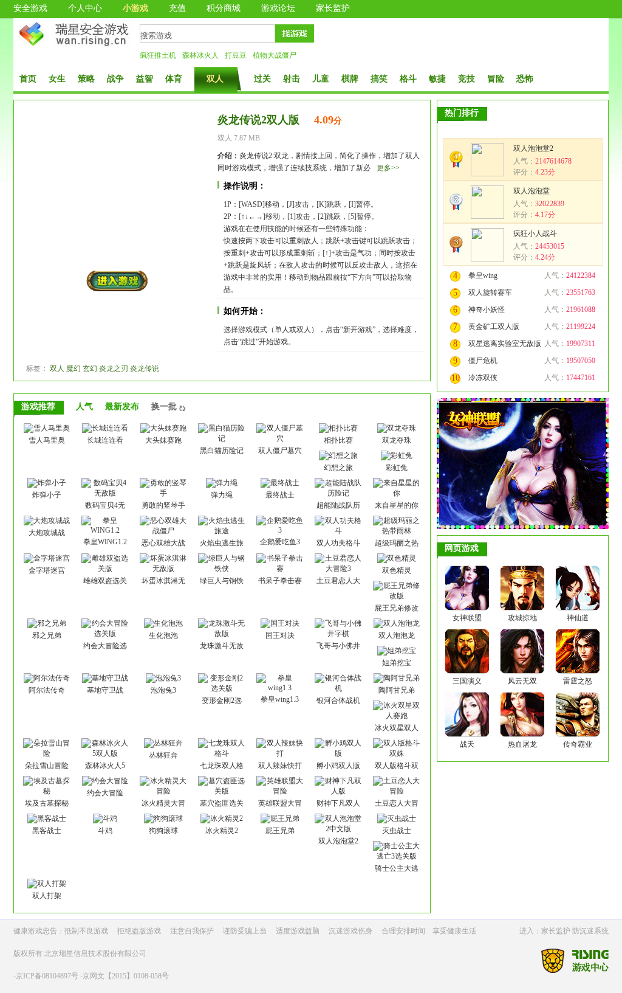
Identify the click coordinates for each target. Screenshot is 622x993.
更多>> (388, 168)
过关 (262, 78)
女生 (57, 78)
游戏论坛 (278, 8)
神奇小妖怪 (486, 309)
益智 (144, 78)
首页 (27, 78)
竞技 (466, 78)
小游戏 (135, 8)
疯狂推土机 (158, 55)
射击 (291, 78)
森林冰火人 (200, 55)
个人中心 (85, 8)
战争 (115, 78)
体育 (173, 78)
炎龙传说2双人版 (258, 120)
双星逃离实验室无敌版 (504, 343)
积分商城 (224, 8)
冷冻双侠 (482, 377)
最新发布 (122, 406)
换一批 (164, 406)
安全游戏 (30, 8)
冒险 (495, 78)
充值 (177, 8)
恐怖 (524, 78)
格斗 (408, 78)
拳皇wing (482, 275)
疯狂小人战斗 (535, 233)
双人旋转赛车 (490, 292)
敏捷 (437, 78)
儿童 (320, 78)
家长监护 (333, 8)
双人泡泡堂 (531, 191)
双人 (215, 78)
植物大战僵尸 (274, 55)
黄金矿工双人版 (493, 326)
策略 (86, 78)
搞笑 (379, 78)
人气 (84, 406)
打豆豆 (236, 55)
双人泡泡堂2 (533, 148)
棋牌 (349, 78)
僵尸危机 (482, 360)
